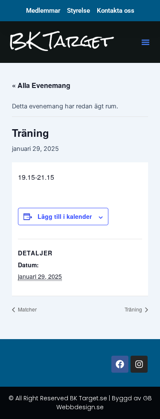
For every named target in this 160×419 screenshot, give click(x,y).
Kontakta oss (115, 10)
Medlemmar (43, 10)
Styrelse (78, 10)
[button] (145, 42)
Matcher (27, 309)
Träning (134, 309)
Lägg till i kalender (65, 216)
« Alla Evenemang (41, 85)
